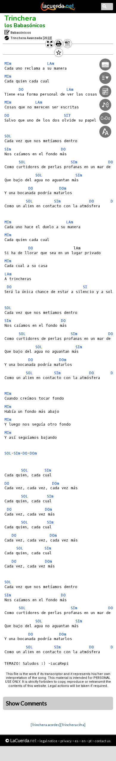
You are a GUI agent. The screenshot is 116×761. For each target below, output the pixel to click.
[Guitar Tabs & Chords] (58, 9)
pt (90, 741)
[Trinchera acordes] (45, 725)
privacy (66, 741)
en (83, 741)
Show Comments (26, 703)
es (77, 741)
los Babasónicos (24, 25)
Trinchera (20, 18)
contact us (103, 741)
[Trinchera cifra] (72, 725)
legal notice (48, 741)
